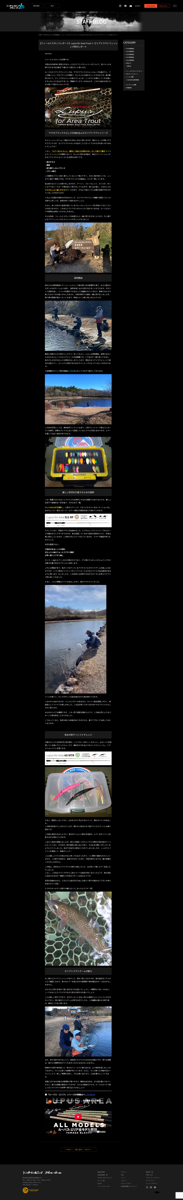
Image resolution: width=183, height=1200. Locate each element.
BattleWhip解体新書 (133, 80)
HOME (40, 35)
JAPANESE (150, 6)
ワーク (123, 1178)
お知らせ (128, 63)
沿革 (122, 1175)
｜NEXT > (87, 1149)
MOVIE (100, 1183)
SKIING (36, 6)
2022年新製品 (130, 60)
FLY (52, 6)
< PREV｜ (69, 1149)
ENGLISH (163, 6)
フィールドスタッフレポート (134, 71)
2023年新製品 (130, 57)
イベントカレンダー (104, 1186)
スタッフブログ (126, 1183)
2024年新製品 (56, 35)
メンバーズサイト (151, 1183)
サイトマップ (150, 1181)
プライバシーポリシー (153, 1178)
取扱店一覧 (149, 1172)
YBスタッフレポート (132, 74)
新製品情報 (101, 1172)
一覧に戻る (78, 1149)
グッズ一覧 (101, 1181)
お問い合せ (149, 1175)
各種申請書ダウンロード (129, 1186)
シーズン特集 (130, 77)
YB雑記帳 (128, 88)
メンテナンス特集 (131, 85)
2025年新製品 (130, 51)
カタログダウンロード (105, 1178)
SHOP (137, 6)
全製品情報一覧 (103, 1175)
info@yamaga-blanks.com (32, 1182)
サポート (124, 1172)
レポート (124, 1181)
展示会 (129, 66)
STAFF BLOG (46, 35)
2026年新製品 (130, 48)
